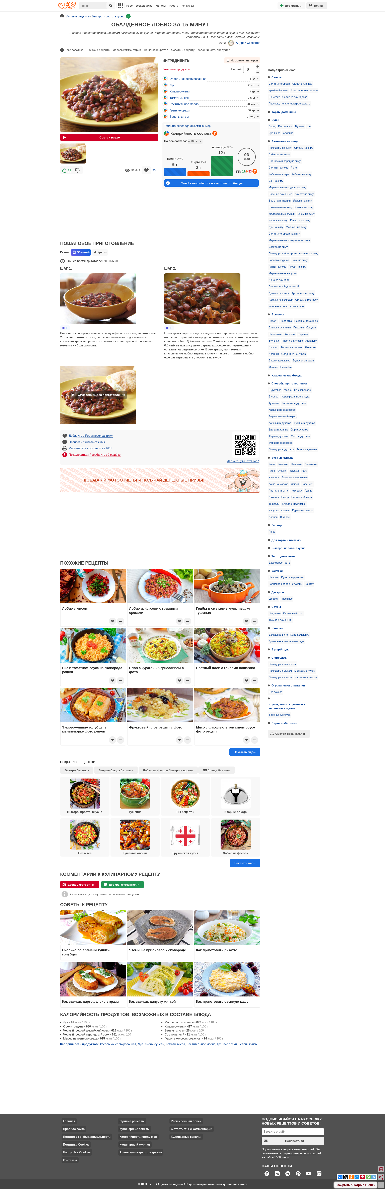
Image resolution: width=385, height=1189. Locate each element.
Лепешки (310, 347)
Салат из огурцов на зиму (284, 233)
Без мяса (84, 853)
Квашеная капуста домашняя (286, 306)
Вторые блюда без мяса (116, 770)
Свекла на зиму (278, 247)
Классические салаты (304, 90)
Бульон (299, 126)
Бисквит (274, 347)
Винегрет (274, 97)
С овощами (280, 657)
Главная (69, 1121)
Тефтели (274, 504)
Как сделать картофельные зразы (90, 1001)
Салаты (277, 77)
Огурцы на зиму (303, 147)
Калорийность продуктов (214, 49)
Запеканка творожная (295, 477)
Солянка (288, 133)
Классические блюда (287, 375)
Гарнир (277, 525)
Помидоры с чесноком (282, 664)
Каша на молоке (278, 484)
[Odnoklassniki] (351, 1177)
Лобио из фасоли (235, 853)
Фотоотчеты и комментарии (191, 1129)
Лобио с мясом (75, 608)
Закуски (277, 570)
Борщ (272, 126)
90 (154, 170)
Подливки (275, 613)
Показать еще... (245, 752)
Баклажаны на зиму (281, 207)
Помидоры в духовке (281, 449)
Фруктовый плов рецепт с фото (155, 727)
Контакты (70, 1160)
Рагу (304, 471)
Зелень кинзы (179, 116)
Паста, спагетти (278, 490)
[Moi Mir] (357, 1177)
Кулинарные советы (135, 1129)
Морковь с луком (304, 670)
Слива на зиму (304, 207)
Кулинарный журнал (135, 1144)
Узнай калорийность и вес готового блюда (212, 183)
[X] (345, 1177)
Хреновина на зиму (303, 293)
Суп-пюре (274, 133)
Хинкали (274, 477)
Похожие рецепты (98, 49)
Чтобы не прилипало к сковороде (157, 950)
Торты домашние (284, 111)
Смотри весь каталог (290, 733)
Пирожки (298, 327)
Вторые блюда (282, 457)
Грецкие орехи (179, 110)
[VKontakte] (340, 1177)
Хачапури (311, 340)
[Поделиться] (381, 1177)
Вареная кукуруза (279, 714)
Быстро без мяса (77, 770)
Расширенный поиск (186, 1121)
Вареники (307, 484)
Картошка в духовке (294, 403)
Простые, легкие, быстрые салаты (289, 103)
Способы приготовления (289, 383)
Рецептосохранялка (139, 5)
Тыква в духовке (307, 449)
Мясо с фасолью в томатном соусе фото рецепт (225, 729)
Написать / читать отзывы (87, 442)
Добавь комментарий (127, 49)
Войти (318, 5)
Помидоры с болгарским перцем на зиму (293, 253)
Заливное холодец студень (285, 584)
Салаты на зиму (278, 167)
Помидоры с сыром (280, 677)
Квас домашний (299, 634)
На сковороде (302, 390)
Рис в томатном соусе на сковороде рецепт (92, 670)
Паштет (309, 584)
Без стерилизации (280, 200)
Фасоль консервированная (188, 78)
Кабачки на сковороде (282, 409)
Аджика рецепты (279, 293)
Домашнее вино (278, 634)
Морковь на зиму (296, 227)
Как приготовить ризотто (216, 950)
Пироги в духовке (292, 340)
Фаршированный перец (282, 416)
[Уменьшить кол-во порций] (258, 72)
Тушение (274, 403)
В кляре (285, 517)
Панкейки (286, 367)
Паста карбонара (301, 497)
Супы (275, 119)
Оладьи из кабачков (293, 354)
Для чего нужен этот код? (243, 461)
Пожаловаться (74, 49)
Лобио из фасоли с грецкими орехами (153, 610)
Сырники (303, 334)
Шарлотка (286, 321)
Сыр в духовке (299, 429)
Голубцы (294, 471)
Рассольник (285, 126)
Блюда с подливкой (294, 504)
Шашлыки (296, 464)
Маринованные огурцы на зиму (287, 187)
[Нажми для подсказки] (214, 133)
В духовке (275, 390)
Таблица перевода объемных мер (187, 125)
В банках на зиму (279, 154)
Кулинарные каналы (186, 1136)
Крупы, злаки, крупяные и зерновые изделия (287, 706)
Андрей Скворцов (248, 42)
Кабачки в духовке (280, 423)
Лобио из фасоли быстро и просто (168, 770)
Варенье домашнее (280, 194)
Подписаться (294, 1140)
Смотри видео (109, 137)
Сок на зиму (276, 181)
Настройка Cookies (77, 1152)
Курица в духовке (304, 423)
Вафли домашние (279, 360)
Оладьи (311, 327)
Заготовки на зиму (285, 141)
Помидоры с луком (280, 670)
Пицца (285, 497)
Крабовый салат (278, 90)
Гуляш (308, 490)
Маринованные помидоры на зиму (289, 240)
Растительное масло (184, 104)
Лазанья (274, 497)
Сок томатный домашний (284, 286)
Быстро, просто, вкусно (289, 548)
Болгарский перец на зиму (285, 161)
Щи (309, 126)
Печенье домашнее (306, 321)
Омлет (295, 484)
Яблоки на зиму (302, 200)
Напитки (277, 628)
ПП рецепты (185, 812)
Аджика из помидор (281, 299)
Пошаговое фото (156, 49)
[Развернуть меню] (381, 1185)
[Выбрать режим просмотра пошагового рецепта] (65, 327)
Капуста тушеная (279, 510)
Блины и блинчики (280, 327)
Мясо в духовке (300, 436)
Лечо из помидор (279, 280)
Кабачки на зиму (302, 174)
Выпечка (278, 314)
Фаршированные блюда (295, 396)
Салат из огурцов (279, 83)
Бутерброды (281, 649)
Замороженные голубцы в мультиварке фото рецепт (84, 729)
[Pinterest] (362, 1177)
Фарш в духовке (278, 436)
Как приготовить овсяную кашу (222, 1001)
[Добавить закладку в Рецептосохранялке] (146, 170)
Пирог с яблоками (284, 723)
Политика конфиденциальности (86, 1136)
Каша (272, 464)
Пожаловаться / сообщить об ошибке (95, 454)
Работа (173, 5)
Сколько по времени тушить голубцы (85, 952)
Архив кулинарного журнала (141, 1152)
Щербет (273, 598)
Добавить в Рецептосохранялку (91, 435)
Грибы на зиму (277, 266)
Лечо (294, 167)
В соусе (273, 396)
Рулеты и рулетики (292, 577)
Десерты (278, 592)
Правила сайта (74, 1129)
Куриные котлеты (302, 510)
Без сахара (275, 692)
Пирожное (287, 598)
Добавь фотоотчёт (81, 884)
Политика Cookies (76, 1144)
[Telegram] (373, 1177)
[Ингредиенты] (381, 1169)
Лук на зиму (276, 227)
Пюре (272, 531)
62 (69, 170)
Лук (172, 85)
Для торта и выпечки (286, 540)
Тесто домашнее (283, 556)
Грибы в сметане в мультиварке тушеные (223, 610)
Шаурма (274, 577)
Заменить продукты (176, 69)
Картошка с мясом (306, 677)
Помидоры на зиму (280, 147)
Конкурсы (187, 5)
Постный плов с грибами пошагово (225, 668)
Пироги (273, 321)
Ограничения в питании (288, 685)
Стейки (282, 471)
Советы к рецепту (183, 49)
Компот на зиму (304, 194)
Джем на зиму (306, 214)
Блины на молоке (291, 347)
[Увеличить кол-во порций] (258, 66)
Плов (272, 471)
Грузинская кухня (185, 853)
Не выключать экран (244, 60)
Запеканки (311, 464)
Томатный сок (179, 97)
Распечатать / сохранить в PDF (90, 448)
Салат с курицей (302, 83)
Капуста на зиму (300, 220)
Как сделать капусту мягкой (152, 1001)
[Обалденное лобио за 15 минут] (73, 153)
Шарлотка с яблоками (282, 334)
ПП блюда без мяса (216, 770)
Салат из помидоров (294, 97)
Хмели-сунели (179, 91)
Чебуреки (296, 490)
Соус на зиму (300, 260)
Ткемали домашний (280, 620)
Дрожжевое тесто (279, 562)
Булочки (274, 340)
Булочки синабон (303, 360)
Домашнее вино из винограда (286, 641)
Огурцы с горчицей (306, 299)
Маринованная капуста (283, 273)
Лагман (273, 517)
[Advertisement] (295, 39)
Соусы (276, 606)
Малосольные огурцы (282, 214)
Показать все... (245, 863)
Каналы (161, 5)
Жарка (288, 390)
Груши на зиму (297, 266)
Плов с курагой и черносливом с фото (156, 670)
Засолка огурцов (279, 260)
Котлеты (283, 464)
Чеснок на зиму (278, 220)
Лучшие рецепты (132, 1121)
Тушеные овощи (135, 853)
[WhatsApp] (368, 1177)
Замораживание (278, 429)
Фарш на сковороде (281, 442)
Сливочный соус (293, 613)
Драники (274, 354)
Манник (273, 367)
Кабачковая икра (279, 174)
